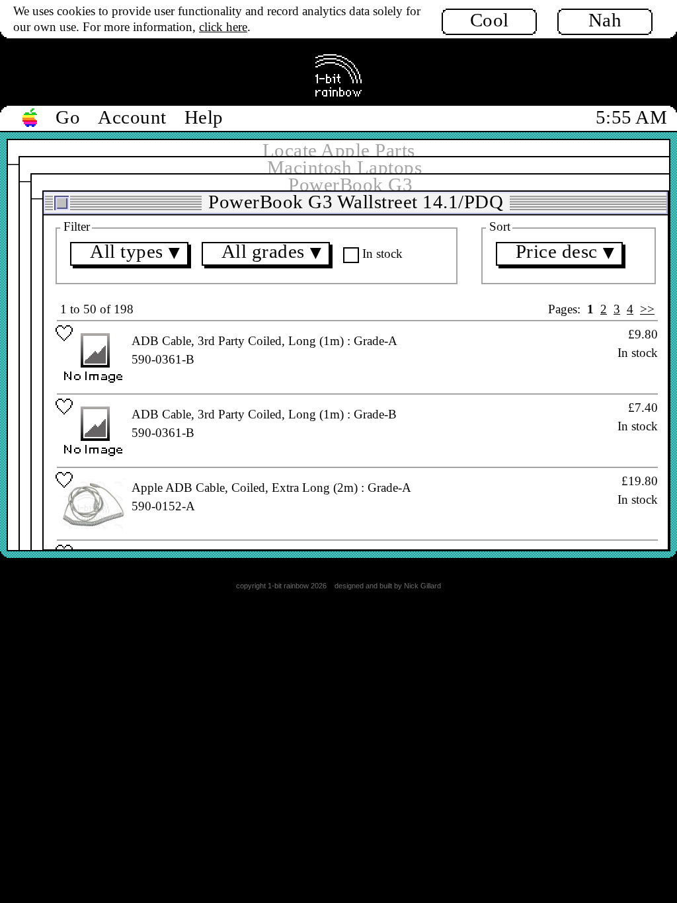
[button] (30, 118)
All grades (273, 253)
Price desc (567, 253)
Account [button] (132, 117)
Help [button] (203, 117)
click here (223, 27)
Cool (489, 19)
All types (137, 253)
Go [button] (68, 117)
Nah (605, 19)
